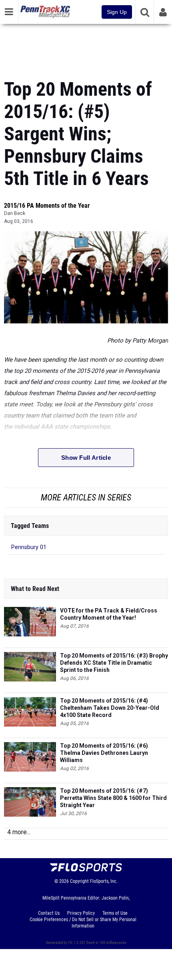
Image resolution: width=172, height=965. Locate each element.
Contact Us (49, 913)
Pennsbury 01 (28, 547)
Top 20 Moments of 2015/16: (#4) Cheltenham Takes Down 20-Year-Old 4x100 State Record (109, 707)
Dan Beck (14, 213)
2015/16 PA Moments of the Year (47, 205)
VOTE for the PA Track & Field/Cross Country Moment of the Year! (108, 614)
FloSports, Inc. (104, 881)
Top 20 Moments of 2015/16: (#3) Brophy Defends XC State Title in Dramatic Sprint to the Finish (114, 662)
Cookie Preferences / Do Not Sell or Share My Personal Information (83, 923)
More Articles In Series (86, 497)
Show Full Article (86, 457)
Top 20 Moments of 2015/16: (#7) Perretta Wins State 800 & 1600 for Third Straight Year (113, 798)
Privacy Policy (81, 913)
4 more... (18, 832)
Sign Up (117, 12)
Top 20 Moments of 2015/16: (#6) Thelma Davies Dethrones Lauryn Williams (104, 752)
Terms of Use (115, 913)
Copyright (79, 881)
